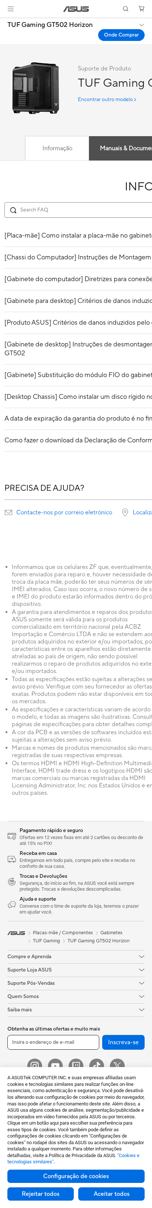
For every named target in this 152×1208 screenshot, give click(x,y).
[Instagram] (34, 1066)
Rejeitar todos (40, 1194)
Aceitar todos (111, 1194)
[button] (10, 9)
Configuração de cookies (76, 1176)
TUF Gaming (46, 941)
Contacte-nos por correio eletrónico (64, 512)
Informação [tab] (57, 148)
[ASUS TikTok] (96, 1066)
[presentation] (8, 512)
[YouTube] (55, 1066)
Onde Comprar (121, 35)
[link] (76, 9)
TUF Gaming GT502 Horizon (50, 25)
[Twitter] (117, 1066)
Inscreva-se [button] (123, 1042)
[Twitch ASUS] (76, 1066)
